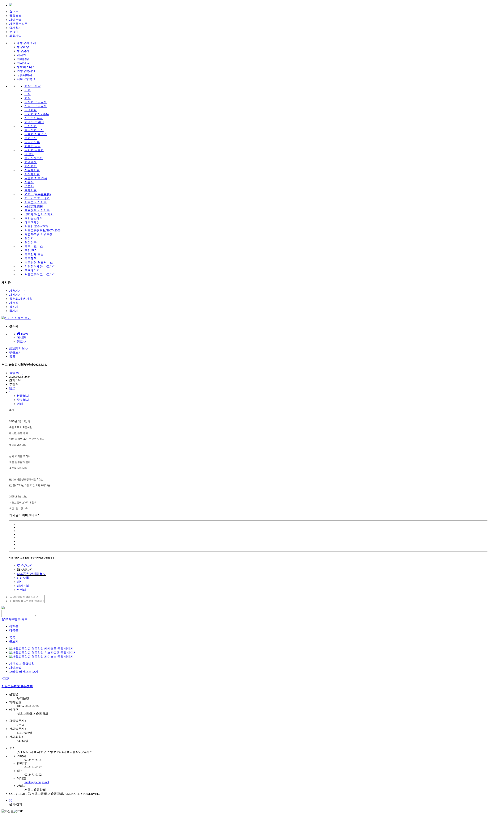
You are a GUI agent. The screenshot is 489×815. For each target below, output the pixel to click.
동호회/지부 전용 (35, 178)
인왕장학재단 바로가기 (40, 266)
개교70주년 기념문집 (38, 234)
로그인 (13, 31)
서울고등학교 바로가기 (40, 274)
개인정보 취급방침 (21, 663)
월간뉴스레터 (33, 218)
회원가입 (15, 35)
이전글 (13, 626)
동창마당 (23, 47)
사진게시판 (32, 174)
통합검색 (15, 15)
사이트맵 (15, 19)
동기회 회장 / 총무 (36, 114)
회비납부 (23, 59)
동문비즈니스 (26, 67)
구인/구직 (30, 250)
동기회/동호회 (34, 150)
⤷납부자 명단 (33, 206)
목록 (12, 356)
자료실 (29, 182)
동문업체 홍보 (34, 254)
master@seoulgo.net (36, 782)
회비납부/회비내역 (37, 198)
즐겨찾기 (15, 27)
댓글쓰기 (15, 352)
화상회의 (30, 166)
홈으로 (13, 11)
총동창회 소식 (34, 130)
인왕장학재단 (26, 71)
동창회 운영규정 (35, 102)
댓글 (12, 388)
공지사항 (30, 126)
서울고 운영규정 (35, 106)
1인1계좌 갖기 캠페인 (38, 214)
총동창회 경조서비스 (38, 262)
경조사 (29, 186)
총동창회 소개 (26, 42)
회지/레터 (23, 63)
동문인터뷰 (32, 142)
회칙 (27, 98)
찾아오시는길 (33, 118)
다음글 (13, 630)
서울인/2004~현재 (36, 226)
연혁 (27, 90)
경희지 (29, 238)
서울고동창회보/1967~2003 (42, 230)
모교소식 (30, 138)
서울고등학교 (26, 79)
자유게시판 (32, 170)
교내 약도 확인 (34, 122)
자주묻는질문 (18, 23)
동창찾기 (23, 51)
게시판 (21, 55)
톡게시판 (30, 190)
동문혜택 (30, 258)
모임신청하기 (33, 158)
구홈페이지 (24, 75)
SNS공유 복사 (18, 348)
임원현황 (30, 110)
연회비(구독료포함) (37, 194)
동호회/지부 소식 (35, 134)
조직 (27, 94)
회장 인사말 (32, 86)
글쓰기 (13, 641)
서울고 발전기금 (35, 202)
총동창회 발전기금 (37, 210)
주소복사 (23, 399)
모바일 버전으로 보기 (23, 671)
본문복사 (23, 395)
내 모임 (29, 154)
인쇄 (20, 403)
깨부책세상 (32, 222)
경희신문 (30, 242)
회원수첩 (30, 162)
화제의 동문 (32, 146)
